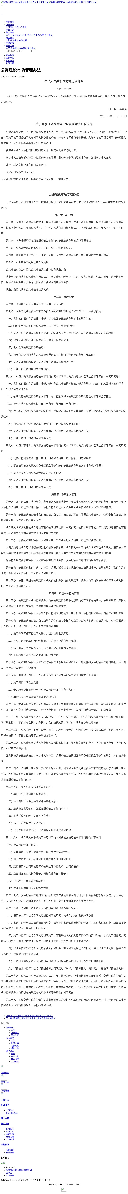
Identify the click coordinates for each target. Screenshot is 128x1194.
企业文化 (15, 1056)
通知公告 (15, 1048)
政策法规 (10, 63)
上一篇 (30, 1016)
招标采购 (15, 1046)
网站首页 (10, 22)
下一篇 (31, 1018)
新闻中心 (10, 58)
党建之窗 (15, 1043)
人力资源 (15, 1061)
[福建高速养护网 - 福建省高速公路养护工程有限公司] (64, 2)
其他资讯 (10, 61)
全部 (8, 35)
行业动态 (15, 1035)
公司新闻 (15, 1033)
